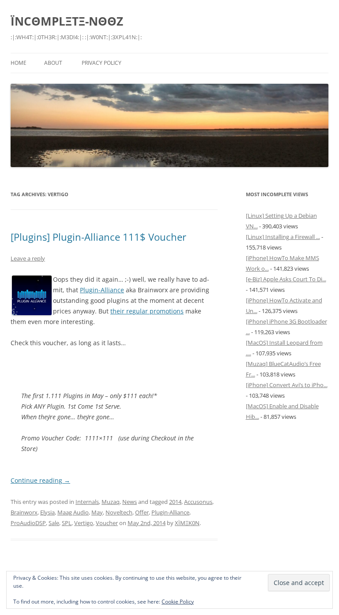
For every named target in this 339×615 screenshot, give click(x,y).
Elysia (47, 512)
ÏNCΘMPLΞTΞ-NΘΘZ (67, 21)
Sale (54, 523)
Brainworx (24, 512)
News (129, 502)
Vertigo (83, 523)
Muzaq (111, 502)
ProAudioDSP (28, 523)
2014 (175, 502)
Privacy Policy (101, 63)
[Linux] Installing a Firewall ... (283, 237)
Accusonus (198, 502)
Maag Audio (73, 512)
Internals (87, 502)
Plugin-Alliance (102, 290)
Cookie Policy (178, 601)
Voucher (107, 523)
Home (18, 63)
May (97, 512)
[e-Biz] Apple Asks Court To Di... (286, 279)
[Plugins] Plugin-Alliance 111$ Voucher (98, 236)
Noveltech (118, 512)
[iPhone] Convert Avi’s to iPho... (287, 385)
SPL (67, 523)
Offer (142, 512)
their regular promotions (147, 311)
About (53, 63)
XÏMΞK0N (187, 523)
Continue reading (40, 480)
